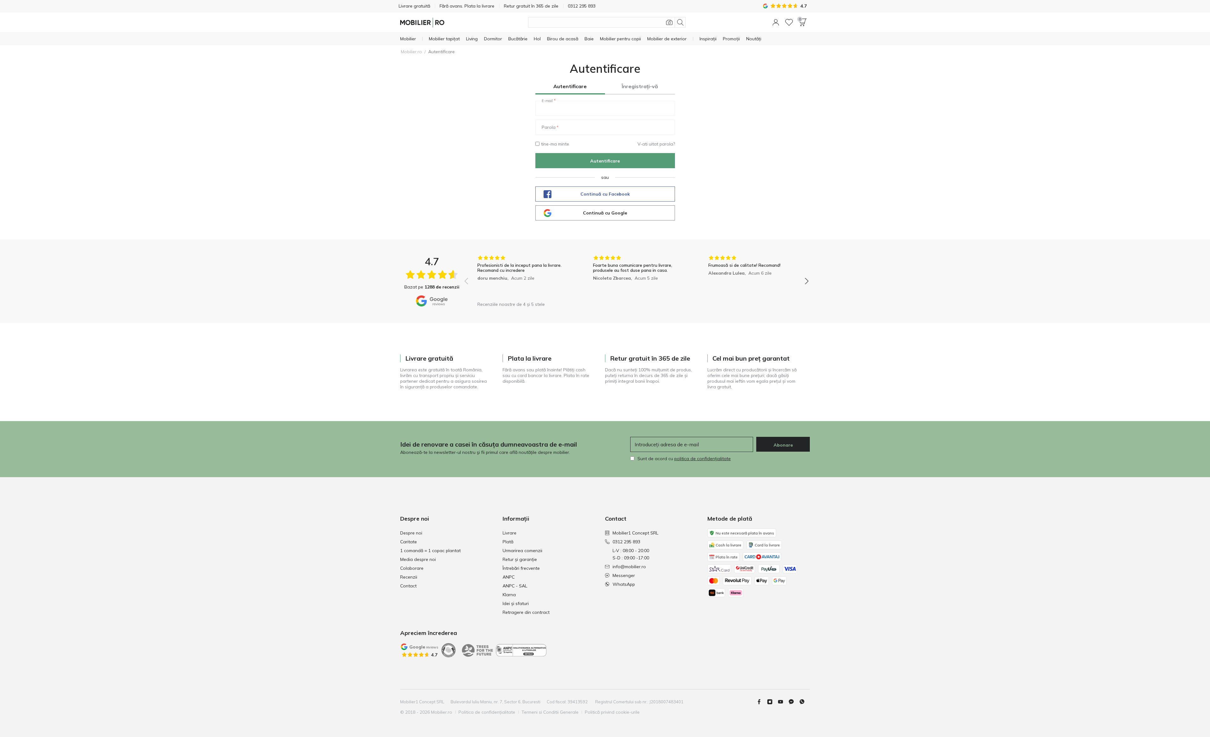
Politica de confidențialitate (486, 712)
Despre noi (411, 533)
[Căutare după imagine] (669, 22)
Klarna (509, 594)
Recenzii (408, 577)
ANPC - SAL (515, 586)
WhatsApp (624, 584)
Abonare (783, 445)
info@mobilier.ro (629, 566)
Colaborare (412, 568)
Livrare (509, 533)
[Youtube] (783, 702)
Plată (508, 542)
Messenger (624, 575)
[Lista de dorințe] (789, 22)
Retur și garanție (520, 559)
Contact (408, 586)
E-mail (547, 101)
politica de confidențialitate (702, 458)
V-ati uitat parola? (656, 144)
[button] (775, 22)
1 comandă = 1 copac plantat (430, 550)
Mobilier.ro (411, 51)
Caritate (408, 542)
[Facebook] (761, 702)
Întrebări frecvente (521, 568)
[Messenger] (793, 702)
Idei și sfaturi (516, 603)
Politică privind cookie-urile (612, 712)
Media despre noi (418, 559)
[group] (521, 276)
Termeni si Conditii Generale (550, 712)
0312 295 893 (626, 542)
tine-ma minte (555, 144)
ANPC (509, 577)
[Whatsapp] (804, 702)
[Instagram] (772, 702)
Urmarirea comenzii (522, 550)
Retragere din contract (526, 612)
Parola (549, 127)
